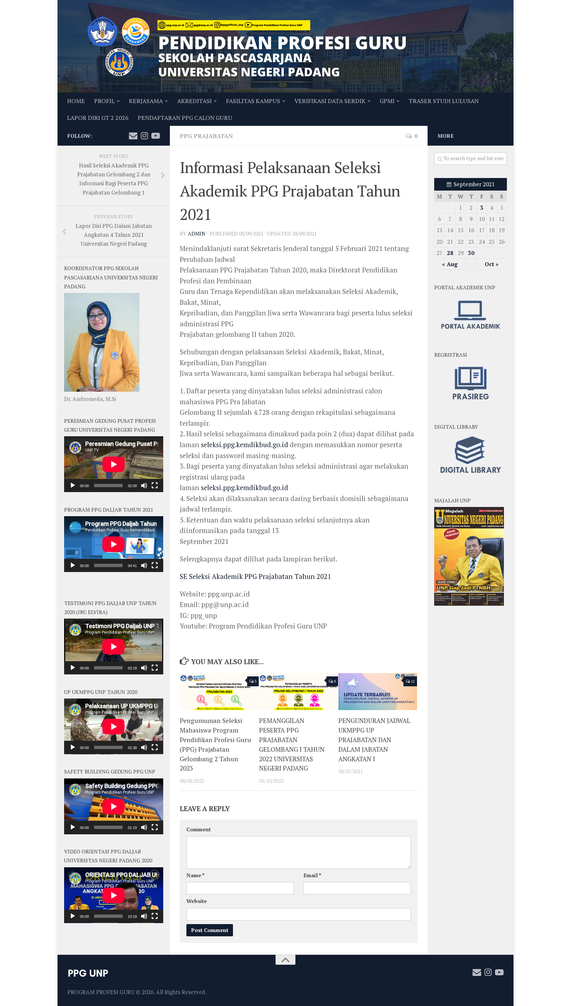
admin (197, 233)
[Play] (72, 485)
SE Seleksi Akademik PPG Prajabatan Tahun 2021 (255, 576)
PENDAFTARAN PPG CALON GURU (185, 118)
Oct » (492, 264)
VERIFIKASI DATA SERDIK (329, 101)
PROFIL (104, 101)
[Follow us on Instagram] (144, 135)
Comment (198, 829)
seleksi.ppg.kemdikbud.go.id (244, 444)
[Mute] (144, 485)
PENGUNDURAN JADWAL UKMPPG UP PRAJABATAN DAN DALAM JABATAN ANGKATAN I (374, 739)
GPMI (387, 101)
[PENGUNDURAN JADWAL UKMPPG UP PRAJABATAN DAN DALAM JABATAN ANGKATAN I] (377, 691)
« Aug (450, 264)
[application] (113, 464)
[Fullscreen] (154, 485)
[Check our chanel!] (155, 135)
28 (450, 253)
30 (471, 253)
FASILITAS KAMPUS (253, 101)
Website (196, 901)
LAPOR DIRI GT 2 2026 (98, 118)
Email (312, 875)
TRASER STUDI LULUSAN (444, 101)
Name (195, 875)
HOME (76, 101)
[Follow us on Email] (133, 135)
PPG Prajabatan (206, 136)
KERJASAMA (146, 101)
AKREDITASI (194, 101)
